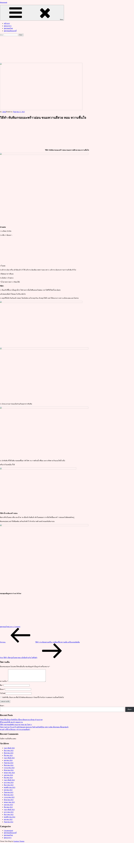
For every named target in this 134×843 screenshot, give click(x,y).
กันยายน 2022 (8, 822)
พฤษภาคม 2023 (9, 802)
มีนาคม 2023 (8, 807)
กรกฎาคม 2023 (9, 797)
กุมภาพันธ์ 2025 (9, 758)
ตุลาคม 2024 (8, 760)
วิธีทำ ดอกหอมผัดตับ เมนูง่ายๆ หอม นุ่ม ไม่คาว (16, 724)
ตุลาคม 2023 (8, 790)
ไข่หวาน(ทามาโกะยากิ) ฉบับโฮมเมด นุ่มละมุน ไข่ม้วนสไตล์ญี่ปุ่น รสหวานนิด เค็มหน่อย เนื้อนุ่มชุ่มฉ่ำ (34, 727)
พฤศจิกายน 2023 (9, 787)
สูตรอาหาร (7, 26)
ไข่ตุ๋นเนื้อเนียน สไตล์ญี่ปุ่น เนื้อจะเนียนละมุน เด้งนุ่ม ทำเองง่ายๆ (21, 719)
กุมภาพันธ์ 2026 (9, 748)
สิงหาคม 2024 (8, 765)
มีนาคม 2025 (8, 755)
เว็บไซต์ (2, 693)
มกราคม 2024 (8, 782)
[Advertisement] (67, 49)
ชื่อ (1, 685)
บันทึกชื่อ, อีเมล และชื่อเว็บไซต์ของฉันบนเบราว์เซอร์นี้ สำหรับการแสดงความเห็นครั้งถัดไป (33, 697)
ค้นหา (2, 705)
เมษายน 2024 (8, 775)
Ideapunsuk (3, 2)
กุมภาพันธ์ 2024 (9, 780)
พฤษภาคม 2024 (9, 772)
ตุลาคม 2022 (8, 819)
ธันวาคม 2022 (8, 814)
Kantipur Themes (19, 841)
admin (4, 112)
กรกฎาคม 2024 (9, 768)
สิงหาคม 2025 (8, 753)
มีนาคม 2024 (8, 777)
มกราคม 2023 (8, 812)
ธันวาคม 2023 (8, 785)
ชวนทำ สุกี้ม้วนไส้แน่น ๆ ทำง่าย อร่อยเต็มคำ (15, 729)
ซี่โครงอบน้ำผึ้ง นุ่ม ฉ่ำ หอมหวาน (11, 722)
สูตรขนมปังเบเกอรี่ (10, 31)
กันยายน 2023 (8, 792)
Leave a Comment (14, 626)
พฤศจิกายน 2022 (9, 817)
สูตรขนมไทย (8, 28)
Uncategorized (8, 830)
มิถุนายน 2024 (8, 770)
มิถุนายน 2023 (8, 800)
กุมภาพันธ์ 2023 (9, 809)
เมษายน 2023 (8, 804)
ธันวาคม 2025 (8, 750)
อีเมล (2, 689)
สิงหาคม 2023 (8, 795)
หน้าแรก (7, 23)
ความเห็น (4, 681)
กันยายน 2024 (8, 763)
